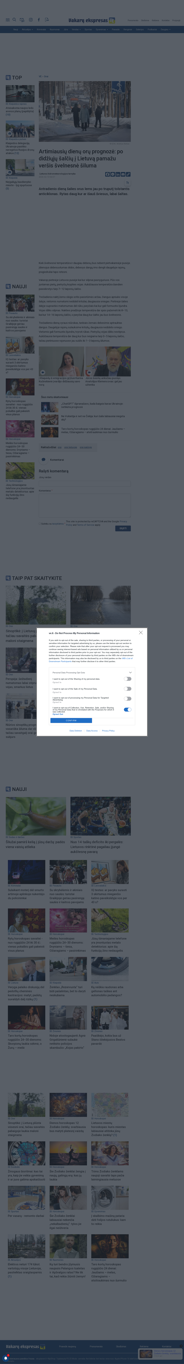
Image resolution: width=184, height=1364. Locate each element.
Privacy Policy (108, 731)
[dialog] (92, 682)
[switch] (127, 679)
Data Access (92, 731)
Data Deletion (76, 731)
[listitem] (92, 672)
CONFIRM (71, 720)
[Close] (141, 633)
